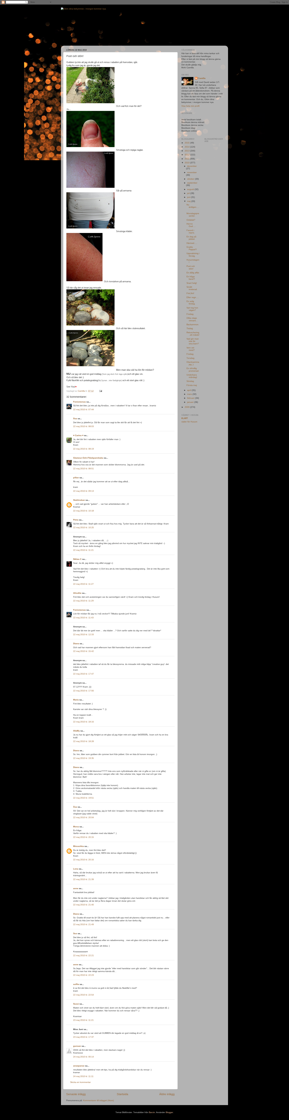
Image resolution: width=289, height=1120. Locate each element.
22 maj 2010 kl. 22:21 (83, 955)
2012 (187, 155)
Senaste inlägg (76, 1094)
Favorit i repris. (190, 231)
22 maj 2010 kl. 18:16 (83, 722)
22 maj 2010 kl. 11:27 (83, 584)
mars (190, 394)
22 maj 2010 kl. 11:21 (83, 550)
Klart (184, 418)
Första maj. (191, 385)
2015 (187, 143)
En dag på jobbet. (191, 238)
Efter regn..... (192, 297)
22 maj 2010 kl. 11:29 (83, 601)
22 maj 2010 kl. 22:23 (83, 975)
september (192, 183)
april (189, 390)
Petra (75, 520)
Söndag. (190, 381)
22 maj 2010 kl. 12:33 (83, 634)
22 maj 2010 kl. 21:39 (83, 879)
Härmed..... (191, 243)
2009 (187, 407)
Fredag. (190, 314)
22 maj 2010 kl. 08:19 (83, 449)
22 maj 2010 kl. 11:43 (83, 618)
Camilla (201, 78)
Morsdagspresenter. (192, 214)
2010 (187, 163)
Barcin (152, 1112)
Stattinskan (79, 500)
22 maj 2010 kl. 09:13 (83, 491)
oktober (191, 179)
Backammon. (192, 324)
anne (75, 888)
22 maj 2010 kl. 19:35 (83, 758)
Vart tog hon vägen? (192, 309)
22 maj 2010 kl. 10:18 (83, 511)
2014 (187, 147)
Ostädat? (190, 220)
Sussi (76, 1004)
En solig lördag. (190, 302)
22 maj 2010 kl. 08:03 (83, 426)
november (192, 172)
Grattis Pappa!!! (191, 248)
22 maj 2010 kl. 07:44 (83, 409)
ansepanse (78, 1066)
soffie (76, 984)
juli (188, 193)
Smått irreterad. (191, 288)
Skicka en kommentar (80, 1082)
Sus (75, 933)
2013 (187, 151)
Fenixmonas (79, 402)
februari (191, 398)
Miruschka (78, 846)
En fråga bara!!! (190, 277)
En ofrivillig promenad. (192, 369)
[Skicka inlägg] (100, 391)
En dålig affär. (193, 273)
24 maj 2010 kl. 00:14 (83, 1057)
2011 (187, 159)
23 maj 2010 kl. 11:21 (83, 1020)
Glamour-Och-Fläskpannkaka (88, 458)
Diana (76, 643)
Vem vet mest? (190, 349)
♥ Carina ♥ (78, 435)
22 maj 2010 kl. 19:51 (83, 798)
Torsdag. (190, 358)
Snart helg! (191, 283)
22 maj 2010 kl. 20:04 (83, 817)
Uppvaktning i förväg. (192, 254)
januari (190, 402)
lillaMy (76, 731)
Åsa (75, 418)
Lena (75, 869)
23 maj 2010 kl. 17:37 (83, 1037)
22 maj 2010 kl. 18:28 (83, 741)
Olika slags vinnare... (192, 319)
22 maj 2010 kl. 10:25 (83, 527)
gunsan (77, 1046)
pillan (76, 478)
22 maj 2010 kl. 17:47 (83, 674)
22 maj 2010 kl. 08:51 (83, 468)
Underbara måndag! (191, 376)
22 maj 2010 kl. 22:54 (83, 995)
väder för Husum (189, 422)
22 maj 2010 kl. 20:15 (83, 837)
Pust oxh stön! (190, 267)
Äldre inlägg (167, 1094)
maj (189, 201)
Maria (76, 700)
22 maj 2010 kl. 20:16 (83, 860)
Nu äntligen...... (192, 207)
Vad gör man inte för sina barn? (192, 341)
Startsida (122, 1094)
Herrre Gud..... (191, 225)
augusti (191, 189)
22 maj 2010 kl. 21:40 (83, 905)
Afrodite (77, 593)
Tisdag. (189, 328)
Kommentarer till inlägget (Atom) (98, 1100)
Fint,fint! (190, 293)
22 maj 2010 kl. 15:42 (83, 651)
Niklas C (77, 559)
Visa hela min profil (190, 106)
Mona (76, 827)
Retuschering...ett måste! (193, 333)
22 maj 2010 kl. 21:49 (83, 924)
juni (189, 197)
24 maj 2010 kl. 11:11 (83, 1076)
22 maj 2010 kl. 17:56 (83, 691)
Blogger (169, 1112)
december (192, 166)
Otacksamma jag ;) (192, 363)
